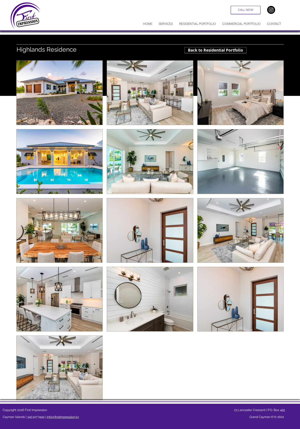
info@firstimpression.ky (63, 417)
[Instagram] (271, 10)
